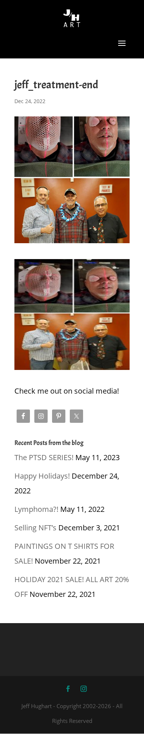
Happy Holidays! (42, 476)
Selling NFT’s (35, 528)
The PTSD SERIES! (43, 457)
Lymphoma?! (36, 509)
